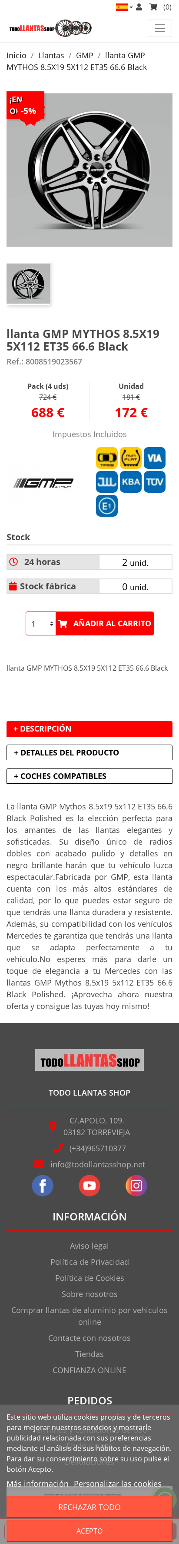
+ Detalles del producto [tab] (66, 752)
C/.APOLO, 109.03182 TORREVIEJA (96, 1126)
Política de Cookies (89, 1278)
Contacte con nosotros (89, 1338)
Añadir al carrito (112, 623)
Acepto (89, 1531)
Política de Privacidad (89, 1262)
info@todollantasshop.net (97, 1164)
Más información (39, 1483)
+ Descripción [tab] (42, 728)
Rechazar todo (89, 1506)
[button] (124, 7)
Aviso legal (89, 1245)
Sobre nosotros (90, 1294)
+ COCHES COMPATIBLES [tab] (60, 776)
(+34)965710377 (98, 1148)
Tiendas (89, 1354)
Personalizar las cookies (118, 1483)
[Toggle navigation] (160, 28)
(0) (167, 7)
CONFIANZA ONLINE (89, 1370)
